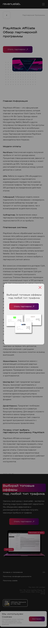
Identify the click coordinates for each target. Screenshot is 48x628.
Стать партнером (23, 306)
